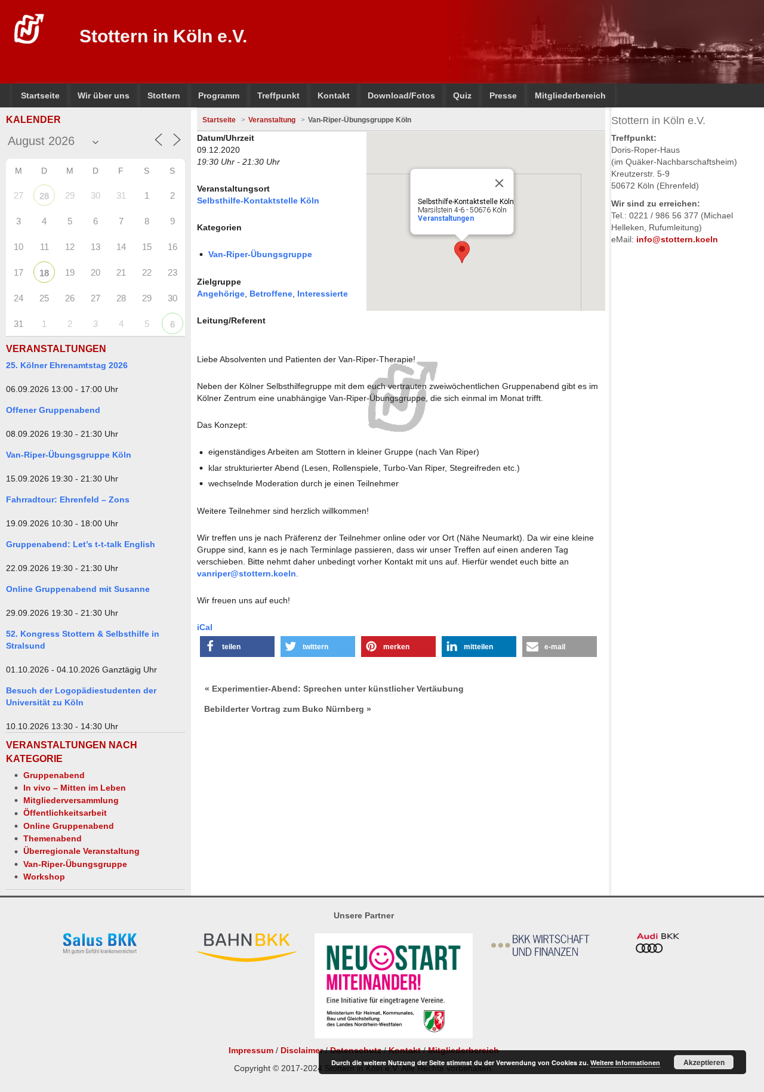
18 (44, 273)
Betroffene (270, 293)
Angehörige (221, 293)
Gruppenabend (54, 775)
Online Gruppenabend (68, 826)
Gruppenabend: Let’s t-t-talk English (80, 544)
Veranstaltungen (446, 218)
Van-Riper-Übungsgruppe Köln (68, 454)
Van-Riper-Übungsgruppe (75, 864)
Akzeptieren (704, 1062)
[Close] (499, 183)
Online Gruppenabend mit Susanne (78, 589)
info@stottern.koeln (677, 239)
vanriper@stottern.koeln (246, 573)
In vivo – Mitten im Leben (74, 787)
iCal (204, 627)
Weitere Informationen (625, 1062)
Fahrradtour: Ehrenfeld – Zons (68, 499)
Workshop (44, 876)
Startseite (219, 120)
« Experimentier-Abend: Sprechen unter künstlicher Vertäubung (334, 688)
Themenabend (52, 838)
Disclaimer (302, 1050)
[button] (237, 646)
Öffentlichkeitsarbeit (65, 813)
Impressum (251, 1050)
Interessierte (322, 293)
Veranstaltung (271, 120)
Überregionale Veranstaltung (81, 851)
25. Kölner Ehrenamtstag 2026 (67, 365)
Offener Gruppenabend (53, 410)
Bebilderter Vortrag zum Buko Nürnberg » (287, 709)
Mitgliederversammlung (71, 800)
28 (44, 196)
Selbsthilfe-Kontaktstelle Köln (258, 200)
